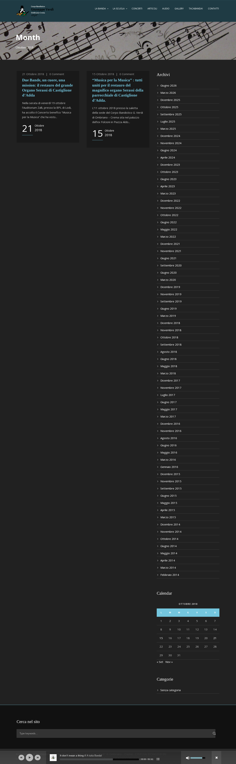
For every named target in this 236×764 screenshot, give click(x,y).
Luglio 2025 (167, 121)
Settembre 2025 (171, 114)
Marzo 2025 (168, 128)
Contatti (213, 8)
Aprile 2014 (167, 560)
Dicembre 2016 (170, 423)
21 (215, 638)
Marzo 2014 (168, 567)
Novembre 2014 (170, 531)
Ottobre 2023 (169, 172)
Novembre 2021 (170, 251)
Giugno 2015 (168, 495)
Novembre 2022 (170, 208)
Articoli (152, 8)
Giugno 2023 (168, 179)
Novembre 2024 (170, 143)
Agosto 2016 (168, 438)
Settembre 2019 (171, 301)
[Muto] (188, 758)
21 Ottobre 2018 (33, 74)
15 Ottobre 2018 (103, 74)
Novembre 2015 (170, 481)
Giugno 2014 (168, 546)
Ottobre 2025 (169, 107)
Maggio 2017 (168, 409)
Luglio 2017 (167, 395)
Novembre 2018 (170, 330)
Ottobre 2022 (169, 215)
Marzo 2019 (168, 316)
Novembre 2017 (170, 387)
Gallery (179, 8)
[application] (118, 757)
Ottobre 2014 (169, 539)
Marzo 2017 (168, 416)
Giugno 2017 (168, 402)
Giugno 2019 (168, 308)
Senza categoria (170, 690)
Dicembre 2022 (170, 200)
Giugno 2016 (168, 445)
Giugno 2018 (168, 359)
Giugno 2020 (168, 272)
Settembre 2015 (171, 488)
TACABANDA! (196, 8)
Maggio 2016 (168, 452)
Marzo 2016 (168, 459)
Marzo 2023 (168, 193)
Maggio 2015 (168, 503)
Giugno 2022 (168, 222)
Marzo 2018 (168, 373)
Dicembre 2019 (170, 287)
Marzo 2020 (168, 280)
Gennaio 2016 (169, 467)
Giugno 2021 (168, 258)
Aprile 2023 (167, 186)
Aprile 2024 (167, 157)
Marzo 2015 (168, 517)
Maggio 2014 (168, 553)
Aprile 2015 (167, 510)
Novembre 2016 (170, 431)
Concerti (137, 8)
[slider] (99, 759)
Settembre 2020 (171, 265)
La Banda (100, 8)
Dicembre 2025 (170, 100)
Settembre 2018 (171, 344)
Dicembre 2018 (170, 323)
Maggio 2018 (168, 366)
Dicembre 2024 (170, 136)
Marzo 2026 (168, 92)
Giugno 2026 (168, 85)
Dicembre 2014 (170, 524)
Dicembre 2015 (170, 474)
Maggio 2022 (168, 229)
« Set (160, 662)
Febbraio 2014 (169, 575)
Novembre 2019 (170, 294)
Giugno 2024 (168, 150)
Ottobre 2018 (169, 337)
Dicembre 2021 (170, 244)
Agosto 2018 (168, 351)
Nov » (169, 662)
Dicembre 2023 (170, 164)
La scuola (119, 8)
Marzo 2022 (168, 236)
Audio (165, 8)
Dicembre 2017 (170, 380)
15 (161, 638)
